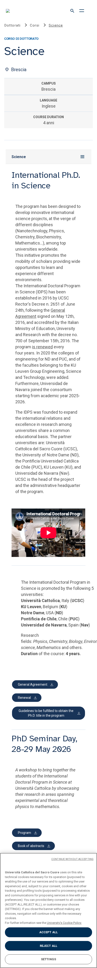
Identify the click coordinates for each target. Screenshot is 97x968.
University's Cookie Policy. (64, 923)
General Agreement (32, 684)
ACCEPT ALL (48, 932)
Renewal (24, 698)
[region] (48, 910)
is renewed (42, 346)
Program (24, 833)
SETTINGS (48, 959)
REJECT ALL (48, 946)
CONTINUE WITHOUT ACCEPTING (72, 859)
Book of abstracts (31, 846)
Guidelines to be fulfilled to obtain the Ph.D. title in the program (46, 713)
